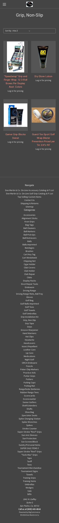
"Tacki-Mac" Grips (29, 454)
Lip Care (29, 353)
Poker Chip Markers (29, 369)
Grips (29, 326)
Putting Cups (30, 382)
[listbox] (22, 30)
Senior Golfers (29, 402)
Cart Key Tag (29, 254)
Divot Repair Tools (29, 284)
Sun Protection (29, 438)
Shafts (29, 408)
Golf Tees (29, 307)
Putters (29, 379)
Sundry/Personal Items (29, 445)
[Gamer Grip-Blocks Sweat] (15, 115)
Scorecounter (29, 399)
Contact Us (29, 200)
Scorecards (29, 395)
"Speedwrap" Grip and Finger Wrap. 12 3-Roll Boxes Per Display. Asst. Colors (15, 81)
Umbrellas (29, 484)
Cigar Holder (29, 264)
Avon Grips (29, 221)
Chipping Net (30, 261)
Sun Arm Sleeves (29, 435)
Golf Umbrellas (30, 313)
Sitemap (30, 206)
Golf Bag (29, 300)
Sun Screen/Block (29, 441)
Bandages (29, 247)
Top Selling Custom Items (29, 196)
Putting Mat (29, 385)
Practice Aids (29, 372)
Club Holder (29, 270)
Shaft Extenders (29, 405)
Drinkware (29, 287)
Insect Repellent (29, 346)
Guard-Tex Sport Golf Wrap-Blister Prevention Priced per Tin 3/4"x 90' (43, 139)
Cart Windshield (29, 257)
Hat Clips (29, 336)
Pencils (29, 366)
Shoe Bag (29, 412)
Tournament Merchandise (29, 468)
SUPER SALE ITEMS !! (29, 448)
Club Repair (29, 274)
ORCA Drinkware (29, 362)
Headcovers (29, 343)
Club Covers (29, 267)
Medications (29, 356)
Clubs (29, 277)
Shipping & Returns (30, 203)
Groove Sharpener (29, 330)
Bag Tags (29, 224)
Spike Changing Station (29, 418)
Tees (29, 464)
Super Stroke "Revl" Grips (29, 431)
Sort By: (8, 30)
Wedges (30, 487)
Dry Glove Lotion (43, 76)
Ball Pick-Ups (29, 234)
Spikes (29, 425)
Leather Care (29, 349)
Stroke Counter (29, 428)
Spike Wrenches (29, 422)
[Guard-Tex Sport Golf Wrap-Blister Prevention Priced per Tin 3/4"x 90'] (43, 115)
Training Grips (29, 477)
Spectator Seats (29, 415)
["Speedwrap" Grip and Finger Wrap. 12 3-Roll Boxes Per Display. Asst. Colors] (15, 56)
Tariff (29, 461)
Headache (29, 339)
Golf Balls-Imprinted (29, 303)
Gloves (29, 297)
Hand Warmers (29, 333)
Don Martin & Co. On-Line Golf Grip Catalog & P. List (29, 193)
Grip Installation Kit (29, 316)
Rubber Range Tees (29, 392)
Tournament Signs (29, 471)
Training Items (29, 481)
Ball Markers (29, 231)
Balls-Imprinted (29, 244)
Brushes (29, 251)
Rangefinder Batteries (29, 389)
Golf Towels (29, 310)
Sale (30, 491)
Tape (29, 458)
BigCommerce (34, 512)
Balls (29, 241)
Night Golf (29, 359)
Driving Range (29, 290)
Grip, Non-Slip (29, 320)
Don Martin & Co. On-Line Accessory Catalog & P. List (29, 190)
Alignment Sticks (29, 218)
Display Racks (29, 280)
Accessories (29, 215)
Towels (29, 474)
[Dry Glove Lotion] (43, 56)
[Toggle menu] (4, 4)
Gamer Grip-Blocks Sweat (16, 136)
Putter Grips (29, 376)
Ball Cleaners (29, 228)
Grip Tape (29, 323)
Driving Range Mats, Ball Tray (29, 293)
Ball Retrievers (30, 238)
